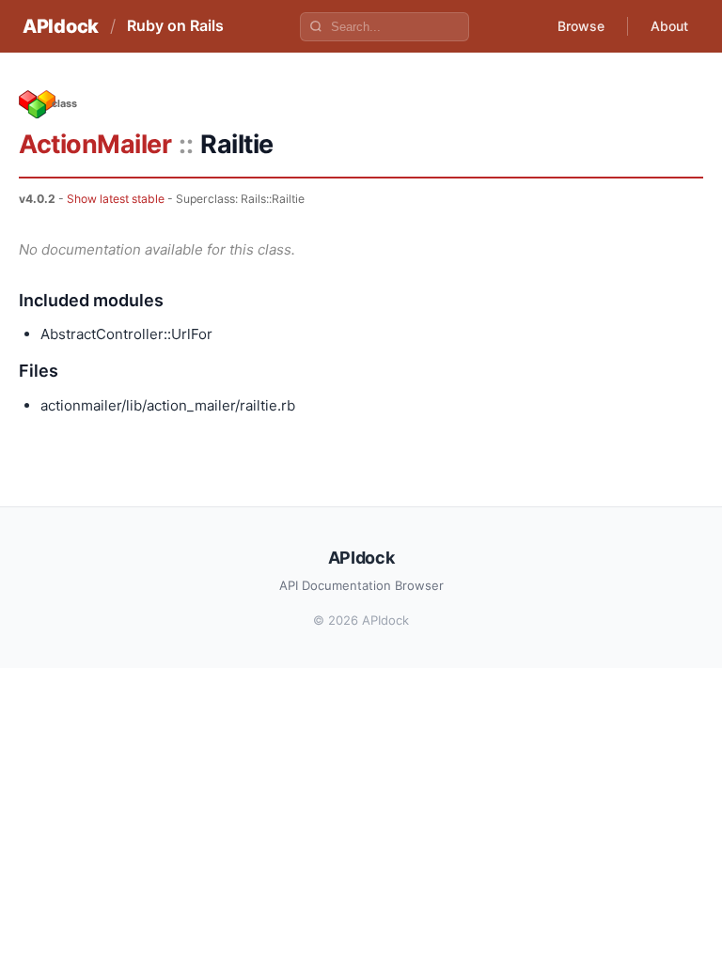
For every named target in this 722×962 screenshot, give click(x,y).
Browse (580, 26)
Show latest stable (116, 199)
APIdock (61, 26)
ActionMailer (95, 144)
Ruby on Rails (175, 25)
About (669, 26)
